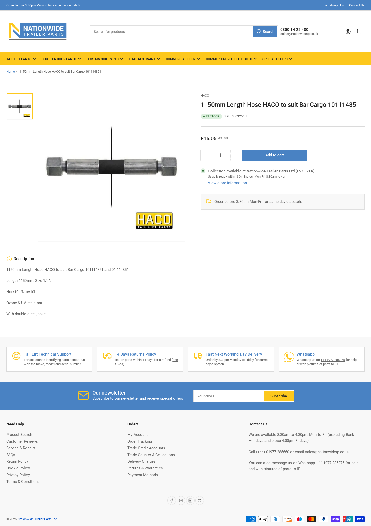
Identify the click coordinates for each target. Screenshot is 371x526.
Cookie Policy (18, 468)
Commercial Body (181, 59)
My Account (137, 434)
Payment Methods (142, 474)
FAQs (10, 455)
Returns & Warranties (145, 468)
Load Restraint (142, 59)
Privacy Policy (18, 474)
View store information (227, 183)
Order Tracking (139, 441)
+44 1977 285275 (333, 360)
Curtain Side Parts (103, 59)
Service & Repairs (21, 448)
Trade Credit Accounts (146, 448)
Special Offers (275, 59)
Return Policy (17, 461)
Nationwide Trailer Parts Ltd (37, 519)
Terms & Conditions (23, 481)
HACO (205, 95)
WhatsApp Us (334, 5)
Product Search (19, 434)
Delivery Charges (141, 461)
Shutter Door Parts (59, 59)
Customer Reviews (22, 441)
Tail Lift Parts (18, 59)
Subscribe (278, 396)
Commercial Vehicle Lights (229, 59)
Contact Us (357, 5)
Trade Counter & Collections (151, 455)
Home (10, 71)
